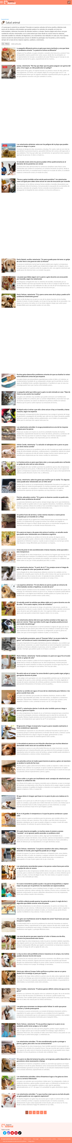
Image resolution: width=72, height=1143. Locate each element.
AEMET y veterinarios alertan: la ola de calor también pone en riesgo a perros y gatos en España (42, 710)
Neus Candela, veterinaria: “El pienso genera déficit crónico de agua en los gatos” (43, 990)
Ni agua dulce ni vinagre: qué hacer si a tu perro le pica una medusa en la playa (42, 797)
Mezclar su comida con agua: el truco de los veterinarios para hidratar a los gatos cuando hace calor (43, 692)
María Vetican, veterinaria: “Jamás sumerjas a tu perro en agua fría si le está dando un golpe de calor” (43, 657)
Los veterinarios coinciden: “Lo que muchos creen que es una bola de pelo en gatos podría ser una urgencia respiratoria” (43, 1095)
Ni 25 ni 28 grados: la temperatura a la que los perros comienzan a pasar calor (42, 815)
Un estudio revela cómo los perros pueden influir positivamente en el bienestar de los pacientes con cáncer (41, 163)
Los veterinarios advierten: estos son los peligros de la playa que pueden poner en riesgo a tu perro (42, 145)
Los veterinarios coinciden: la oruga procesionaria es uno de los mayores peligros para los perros (42, 428)
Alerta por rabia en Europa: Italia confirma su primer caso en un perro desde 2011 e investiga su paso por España (41, 972)
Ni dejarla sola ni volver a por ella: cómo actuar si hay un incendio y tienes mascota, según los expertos (43, 411)
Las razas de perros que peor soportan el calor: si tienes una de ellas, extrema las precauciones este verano (41, 937)
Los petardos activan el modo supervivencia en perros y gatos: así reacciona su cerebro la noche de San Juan (43, 762)
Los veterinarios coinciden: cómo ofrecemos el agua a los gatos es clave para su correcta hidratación (42, 1078)
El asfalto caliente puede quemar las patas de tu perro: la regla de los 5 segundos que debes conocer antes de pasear (42, 902)
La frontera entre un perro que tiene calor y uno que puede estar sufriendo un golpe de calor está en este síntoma (43, 463)
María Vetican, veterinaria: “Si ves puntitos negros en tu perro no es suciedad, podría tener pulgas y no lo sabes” (40, 1025)
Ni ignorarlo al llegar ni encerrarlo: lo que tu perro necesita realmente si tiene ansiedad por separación (42, 727)
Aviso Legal (35, 1139)
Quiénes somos (27, 1139)
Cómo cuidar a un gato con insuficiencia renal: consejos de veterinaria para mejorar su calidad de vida (43, 780)
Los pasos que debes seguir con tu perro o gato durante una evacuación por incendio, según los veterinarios (42, 278)
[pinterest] (16, 1133)
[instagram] (8, 1133)
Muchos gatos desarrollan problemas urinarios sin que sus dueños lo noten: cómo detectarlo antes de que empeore (43, 376)
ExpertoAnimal (5, 19)
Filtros (7, 44)
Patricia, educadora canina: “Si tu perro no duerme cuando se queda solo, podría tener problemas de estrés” (43, 498)
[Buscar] (69, 2)
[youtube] (12, 1133)
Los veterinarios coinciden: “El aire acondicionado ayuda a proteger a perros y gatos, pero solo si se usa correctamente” (41, 1043)
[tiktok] (19, 1133)
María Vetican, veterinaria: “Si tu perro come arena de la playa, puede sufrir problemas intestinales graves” (43, 296)
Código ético (31, 1141)
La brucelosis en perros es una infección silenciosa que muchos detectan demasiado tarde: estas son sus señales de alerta (42, 745)
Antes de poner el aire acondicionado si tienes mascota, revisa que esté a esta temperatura (42, 551)
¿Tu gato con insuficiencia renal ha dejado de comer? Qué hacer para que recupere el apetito (43, 920)
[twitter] (4, 1133)
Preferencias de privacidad (64, 1139)
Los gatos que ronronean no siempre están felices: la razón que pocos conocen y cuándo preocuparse (41, 1008)
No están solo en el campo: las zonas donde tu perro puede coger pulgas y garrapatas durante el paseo (43, 674)
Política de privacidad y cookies (48, 1139)
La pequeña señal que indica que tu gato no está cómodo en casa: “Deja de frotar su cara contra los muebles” (43, 393)
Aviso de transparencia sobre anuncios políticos (14, 1141)
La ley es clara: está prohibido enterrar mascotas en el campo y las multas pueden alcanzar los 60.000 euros (43, 955)
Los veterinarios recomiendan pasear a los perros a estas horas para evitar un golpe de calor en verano (43, 867)
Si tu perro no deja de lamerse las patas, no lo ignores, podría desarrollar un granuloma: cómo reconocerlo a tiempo (43, 1060)
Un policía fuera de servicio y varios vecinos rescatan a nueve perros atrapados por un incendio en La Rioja (41, 516)
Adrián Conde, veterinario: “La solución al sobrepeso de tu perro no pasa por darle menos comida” (42, 446)
